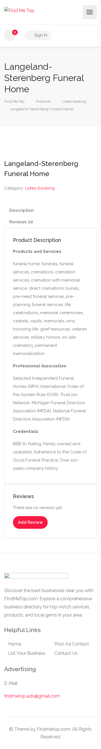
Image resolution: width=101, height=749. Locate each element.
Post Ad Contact (71, 644)
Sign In (40, 35)
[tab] (50, 210)
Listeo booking (40, 188)
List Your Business (26, 653)
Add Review (30, 522)
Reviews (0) (21, 221)
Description (21, 210)
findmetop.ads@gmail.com (32, 696)
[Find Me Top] (19, 10)
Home (14, 644)
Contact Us (66, 653)
